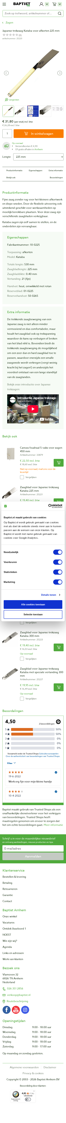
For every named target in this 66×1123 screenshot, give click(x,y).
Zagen (9, 22)
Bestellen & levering (14, 877)
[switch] (57, 562)
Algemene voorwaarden (24, 1067)
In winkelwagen (41, 134)
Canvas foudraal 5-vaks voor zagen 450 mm (41, 449)
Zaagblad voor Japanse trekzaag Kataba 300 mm (39, 634)
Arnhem (38, 149)
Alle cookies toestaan (33, 604)
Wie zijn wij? (10, 941)
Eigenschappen (35, 170)
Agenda (7, 947)
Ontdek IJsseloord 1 (14, 929)
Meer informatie (53, 825)
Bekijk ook (10, 177)
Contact (7, 901)
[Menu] (34, 1092)
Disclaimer (50, 1067)
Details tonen (48, 594)
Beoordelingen (56, 177)
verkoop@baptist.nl (18, 995)
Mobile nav (4, 4)
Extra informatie (56, 170)
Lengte (6, 157)
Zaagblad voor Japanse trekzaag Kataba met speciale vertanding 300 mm (41, 672)
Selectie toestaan (33, 614)
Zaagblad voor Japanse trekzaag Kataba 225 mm (39, 489)
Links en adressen (13, 953)
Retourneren (10, 889)
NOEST (7, 935)
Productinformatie (14, 170)
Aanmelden (33, 856)
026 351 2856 (15, 989)
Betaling (7, 883)
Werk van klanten (13, 959)
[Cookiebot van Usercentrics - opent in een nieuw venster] (48, 506)
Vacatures (8, 923)
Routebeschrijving (17, 1001)
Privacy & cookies (33, 1073)
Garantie (8, 895)
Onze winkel (10, 916)
